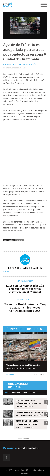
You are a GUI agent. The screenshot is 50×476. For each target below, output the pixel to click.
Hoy (7, 392)
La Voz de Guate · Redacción (20, 64)
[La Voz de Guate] (19, 4)
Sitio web (6, 271)
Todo (33, 392)
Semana (16, 392)
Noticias (19, 240)
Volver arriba (23, 438)
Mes (25, 392)
